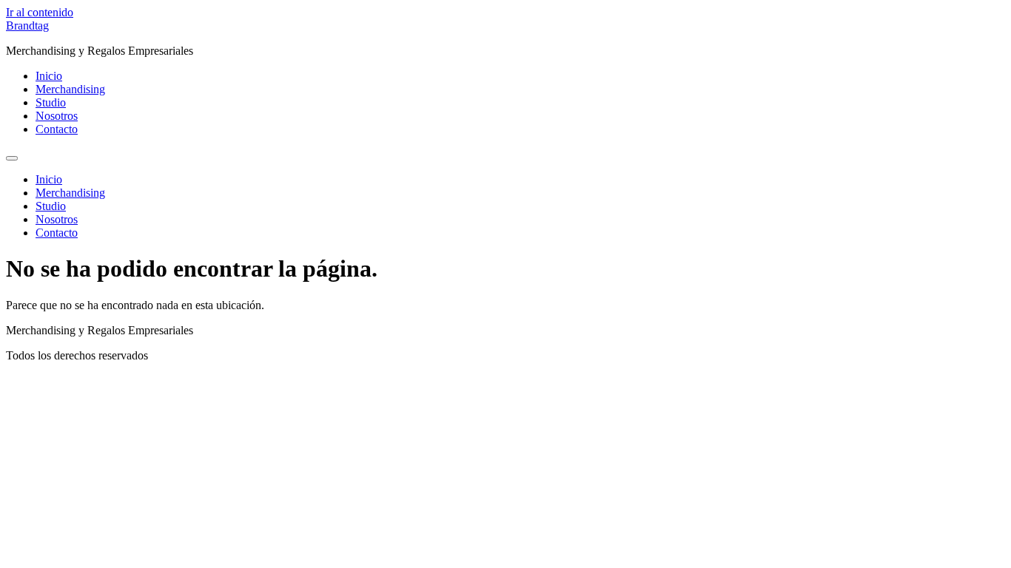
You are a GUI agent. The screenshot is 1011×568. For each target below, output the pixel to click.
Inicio (49, 76)
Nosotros (57, 115)
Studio (51, 102)
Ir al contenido (39, 12)
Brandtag (27, 25)
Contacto (57, 129)
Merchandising (70, 89)
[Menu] (12, 158)
